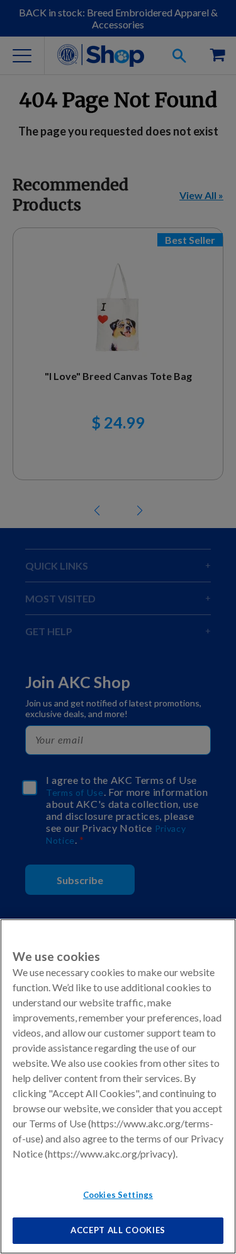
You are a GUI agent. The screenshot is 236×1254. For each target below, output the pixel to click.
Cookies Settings (118, 1195)
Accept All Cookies (118, 1230)
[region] (118, 1086)
